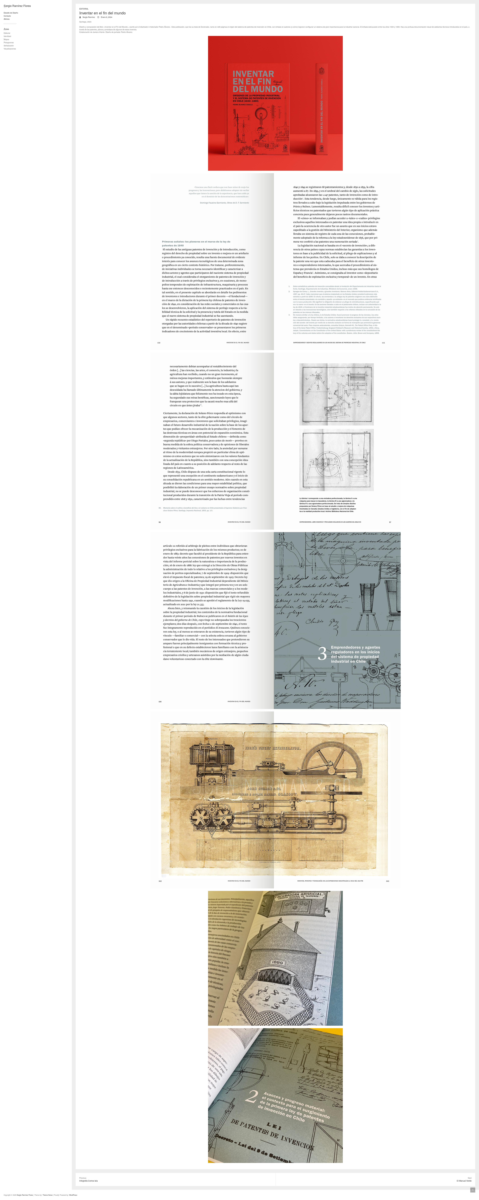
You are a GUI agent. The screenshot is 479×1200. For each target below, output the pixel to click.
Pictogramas (9, 42)
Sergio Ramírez (88, 17)
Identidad (7, 36)
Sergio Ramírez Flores (17, 6)
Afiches (6, 19)
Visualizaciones (10, 48)
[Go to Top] (472, 1190)
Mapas (6, 39)
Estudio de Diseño (11, 12)
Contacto (7, 16)
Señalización (9, 45)
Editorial (83, 8)
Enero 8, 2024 (106, 17)
